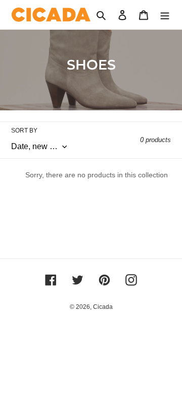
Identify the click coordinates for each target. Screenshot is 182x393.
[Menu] (164, 15)
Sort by (24, 130)
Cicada (103, 306)
